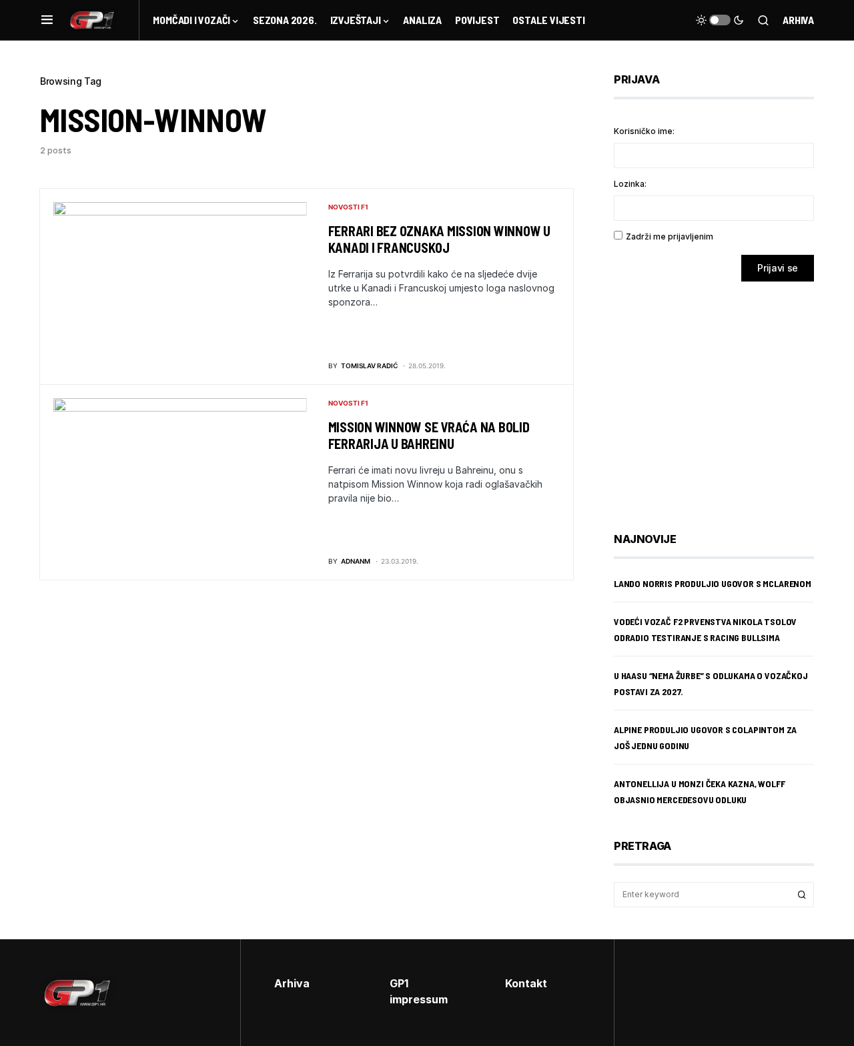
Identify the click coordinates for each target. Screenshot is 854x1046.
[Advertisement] (720, 397)
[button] (47, 20)
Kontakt (526, 983)
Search (802, 895)
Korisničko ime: (644, 131)
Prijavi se (777, 268)
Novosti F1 (348, 207)
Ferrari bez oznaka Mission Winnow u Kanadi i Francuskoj (439, 239)
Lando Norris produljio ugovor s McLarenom (712, 583)
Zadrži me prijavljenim (669, 236)
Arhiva (798, 19)
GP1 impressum (419, 991)
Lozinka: (630, 184)
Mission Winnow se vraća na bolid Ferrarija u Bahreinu (429, 435)
